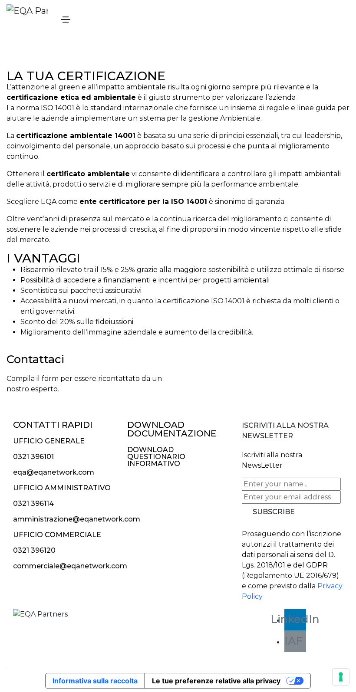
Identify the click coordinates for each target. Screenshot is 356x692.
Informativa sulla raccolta (95, 680)
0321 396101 (33, 457)
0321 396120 (34, 550)
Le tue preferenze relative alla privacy (216, 680)
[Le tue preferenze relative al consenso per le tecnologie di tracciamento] (341, 677)
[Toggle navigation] (65, 19)
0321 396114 (33, 503)
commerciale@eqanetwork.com (70, 566)
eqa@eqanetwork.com (53, 472)
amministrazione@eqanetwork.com (76, 519)
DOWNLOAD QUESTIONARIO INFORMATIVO (156, 457)
